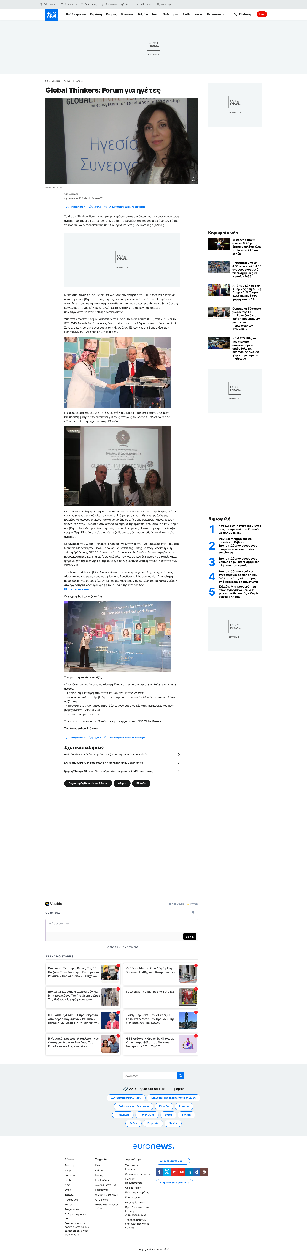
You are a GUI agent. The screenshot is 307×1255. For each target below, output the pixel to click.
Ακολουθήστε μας (105, 1184)
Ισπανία (184, 1106)
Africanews (101, 1199)
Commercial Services (137, 1173)
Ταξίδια (143, 14)
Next (155, 14)
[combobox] (176, 4)
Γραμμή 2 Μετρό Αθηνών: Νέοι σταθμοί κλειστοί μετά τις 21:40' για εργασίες (108, 771)
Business (127, 14)
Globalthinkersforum (77, 589)
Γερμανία (153, 1123)
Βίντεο (68, 1204)
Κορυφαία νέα (223, 232)
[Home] (46, 81)
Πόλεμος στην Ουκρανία (133, 1106)
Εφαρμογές (101, 1189)
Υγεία (198, 14)
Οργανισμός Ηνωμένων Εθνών (88, 783)
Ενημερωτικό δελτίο (173, 1182)
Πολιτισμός (171, 14)
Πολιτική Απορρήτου (137, 1192)
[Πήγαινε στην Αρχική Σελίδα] (51, 15)
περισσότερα (133, 1159)
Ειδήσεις (56, 81)
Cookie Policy (133, 1187)
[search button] (158, 4)
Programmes (72, 1209)
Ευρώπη (96, 14)
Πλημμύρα (123, 1114)
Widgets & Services (106, 1194)
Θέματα (69, 1159)
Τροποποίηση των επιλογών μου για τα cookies (137, 1223)
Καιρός (99, 1175)
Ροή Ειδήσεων (76, 14)
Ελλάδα (79, 81)
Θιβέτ (133, 1123)
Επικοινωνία (132, 1197)
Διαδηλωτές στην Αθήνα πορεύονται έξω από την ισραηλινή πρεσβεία (105, 754)
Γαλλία (186, 1114)
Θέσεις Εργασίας (135, 1202)
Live (261, 14)
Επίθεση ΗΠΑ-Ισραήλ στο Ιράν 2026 (173, 1097)
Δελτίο (99, 1170)
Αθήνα (122, 783)
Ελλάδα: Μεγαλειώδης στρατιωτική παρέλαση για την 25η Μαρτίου (103, 762)
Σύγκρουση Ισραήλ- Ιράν (126, 1097)
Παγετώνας (147, 1114)
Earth (186, 14)
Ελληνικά (48, 4)
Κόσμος (111, 14)
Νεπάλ (173, 1123)
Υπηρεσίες (101, 1159)
